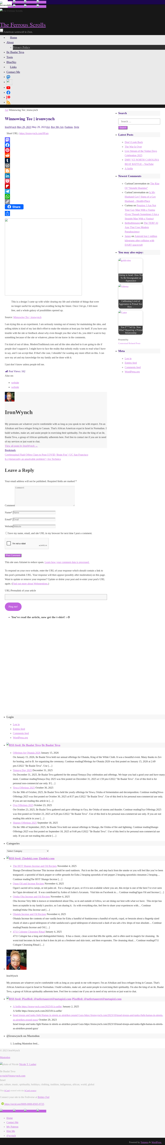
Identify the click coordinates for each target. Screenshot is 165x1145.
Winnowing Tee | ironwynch (27, 317)
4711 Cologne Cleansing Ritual (29, 931)
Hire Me (10, 1131)
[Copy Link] (56, 201)
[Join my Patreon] (18, 2)
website (15, 382)
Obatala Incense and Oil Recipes (29, 914)
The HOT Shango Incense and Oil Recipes (35, 866)
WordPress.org (132, 371)
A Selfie (129, 168)
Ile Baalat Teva (51, 745)
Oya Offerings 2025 (23, 805)
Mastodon (5, 1057)
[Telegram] (56, 191)
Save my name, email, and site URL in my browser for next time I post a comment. (50, 533)
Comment (10, 505)
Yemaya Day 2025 (22, 770)
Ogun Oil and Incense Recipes (28, 883)
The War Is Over (133, 146)
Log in (128, 358)
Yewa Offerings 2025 (24, 787)
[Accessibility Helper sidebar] (4, 4)
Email (8, 519)
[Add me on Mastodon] (6, 1111)
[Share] (56, 213)
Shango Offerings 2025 (25, 822)
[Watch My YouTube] (30, 2)
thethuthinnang (132, 223)
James (128, 236)
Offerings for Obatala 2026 (26, 752)
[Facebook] (56, 145)
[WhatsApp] (56, 196)
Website (9, 526)
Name (8, 512)
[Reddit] (56, 155)
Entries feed (131, 362)
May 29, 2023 (24, 127)
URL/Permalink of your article (20, 590)
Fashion (69, 127)
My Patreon (12, 1126)
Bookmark (10, 450)
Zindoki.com (46, 858)
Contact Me (12, 1122)
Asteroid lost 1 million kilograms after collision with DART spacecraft (141, 240)
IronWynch (10, 127)
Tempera (144, 1142)
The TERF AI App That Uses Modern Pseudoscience (141, 227)
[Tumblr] (56, 160)
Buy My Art (57, 127)
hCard (7, 1090)
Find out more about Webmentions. (30, 583)
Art (6, 110)
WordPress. (156, 1142)
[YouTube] (8, 87)
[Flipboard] (56, 186)
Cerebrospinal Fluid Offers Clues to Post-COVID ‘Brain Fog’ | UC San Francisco (46, 454)
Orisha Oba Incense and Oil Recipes (31, 896)
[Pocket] (56, 181)
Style (76, 127)
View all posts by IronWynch (21, 445)
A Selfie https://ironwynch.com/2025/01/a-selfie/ (37, 1006)
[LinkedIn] (56, 175)
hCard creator (30, 1090)
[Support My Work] (41, 2)
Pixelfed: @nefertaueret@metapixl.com (96, 998)
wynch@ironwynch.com (12, 1075)
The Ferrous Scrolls (23, 24)
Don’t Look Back (134, 142)
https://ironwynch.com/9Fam (34, 133)
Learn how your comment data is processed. (67, 562)
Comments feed (133, 367)
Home (9, 1118)
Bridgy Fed (43, 1097)
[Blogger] (56, 170)
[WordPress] (56, 165)
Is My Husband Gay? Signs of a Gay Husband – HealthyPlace (140, 196)
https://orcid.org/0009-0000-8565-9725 (24, 1104)
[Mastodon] (56, 139)
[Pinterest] (56, 150)
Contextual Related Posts (129, 343)
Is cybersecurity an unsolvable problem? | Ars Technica (33, 459)
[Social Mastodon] (8, 76)
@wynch (11, 1135)
